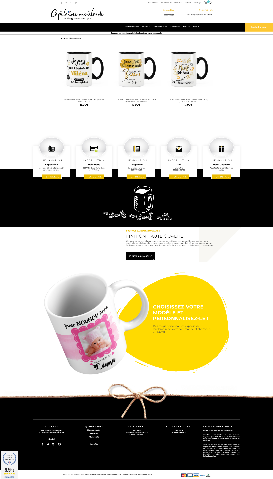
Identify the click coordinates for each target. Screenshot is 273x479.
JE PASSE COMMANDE (139, 256)
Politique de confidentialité (141, 474)
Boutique (197, 3)
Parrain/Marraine (160, 26)
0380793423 (169, 15)
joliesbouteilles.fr (179, 432)
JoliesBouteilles (209, 456)
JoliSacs (217, 452)
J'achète (94, 444)
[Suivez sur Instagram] (59, 444)
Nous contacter (94, 430)
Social (51, 439)
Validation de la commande (171, 3)
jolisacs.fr (179, 430)
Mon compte (153, 3)
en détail (52, 176)
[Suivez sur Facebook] (61, 3)
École (185, 26)
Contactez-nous (259, 27)
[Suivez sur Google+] (53, 444)
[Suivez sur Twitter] (66, 3)
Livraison (94, 433)
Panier (188, 3)
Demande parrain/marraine (136, 432)
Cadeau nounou (136, 435)
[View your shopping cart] (206, 3)
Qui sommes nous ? (94, 427)
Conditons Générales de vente (98, 474)
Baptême (136, 430)
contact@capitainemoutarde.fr (200, 14)
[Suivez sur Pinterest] (71, 3)
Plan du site (94, 437)
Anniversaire (175, 26)
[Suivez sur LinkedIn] (76, 3)
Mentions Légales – (121, 474)
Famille (145, 26)
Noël (195, 26)
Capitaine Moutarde (131, 26)
